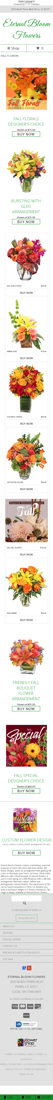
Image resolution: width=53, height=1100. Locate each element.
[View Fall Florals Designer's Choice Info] (26, 88)
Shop (15, 48)
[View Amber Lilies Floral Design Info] (26, 324)
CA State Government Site (38, 1064)
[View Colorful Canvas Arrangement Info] (26, 389)
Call (10, 1097)
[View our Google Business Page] (24, 969)
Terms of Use (26, 1074)
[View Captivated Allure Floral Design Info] (26, 455)
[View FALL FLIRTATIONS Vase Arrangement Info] (26, 259)
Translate (35, 4)
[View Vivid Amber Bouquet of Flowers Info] (26, 586)
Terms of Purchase (35, 1069)
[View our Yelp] (29, 969)
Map (27, 1097)
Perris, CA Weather (10, 1064)
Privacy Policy (14, 1069)
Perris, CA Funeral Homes (20, 1054)
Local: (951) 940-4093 (26, 992)
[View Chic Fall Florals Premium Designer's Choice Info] (26, 520)
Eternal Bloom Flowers (26, 29)
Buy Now (26, 134)
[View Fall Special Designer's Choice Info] (26, 745)
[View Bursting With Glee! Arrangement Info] (26, 171)
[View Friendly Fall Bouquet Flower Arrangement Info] (26, 652)
